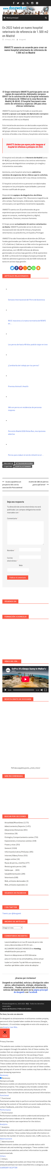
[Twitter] (12, 268)
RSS (27, 1004)
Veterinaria (9, 877)
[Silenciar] (42, 690)
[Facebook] (16, 268)
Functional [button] (4, 1095)
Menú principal (12, 17)
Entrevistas (9, 833)
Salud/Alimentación (13, 874)
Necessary (6, 1078)
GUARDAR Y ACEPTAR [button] (8, 1167)
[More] (38, 268)
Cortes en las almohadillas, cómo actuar (27, 959)
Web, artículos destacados (15, 881)
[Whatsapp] (33, 268)
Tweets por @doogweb (11, 913)
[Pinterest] (21, 268)
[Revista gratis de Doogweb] (25, 735)
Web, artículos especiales (15, 885)
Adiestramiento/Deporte (15, 826)
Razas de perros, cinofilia (15, 863)
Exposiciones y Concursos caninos (18, 841)
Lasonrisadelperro (12, 942)
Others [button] (3, 1156)
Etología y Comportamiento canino (19, 837)
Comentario (12, 518)
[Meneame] (25, 268)
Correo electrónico (12, 559)
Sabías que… (10, 870)
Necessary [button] (4, 1075)
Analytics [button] (3, 1124)
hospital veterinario (23, 466)
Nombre (11, 550)
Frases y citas (10, 844)
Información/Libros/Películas (17, 852)
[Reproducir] (5, 690)
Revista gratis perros (13, 866)
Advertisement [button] (6, 1138)
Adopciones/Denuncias (14, 830)
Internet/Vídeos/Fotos (14, 855)
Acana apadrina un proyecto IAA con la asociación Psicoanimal (12, 484)
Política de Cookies (24, 1009)
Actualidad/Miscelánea (24, 463)
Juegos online (10, 859)
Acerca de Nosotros (9, 1009)
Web (21, 565)
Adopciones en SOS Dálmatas (24, 955)
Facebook (33, 992)
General (8, 848)
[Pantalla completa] (45, 690)
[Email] (29, 268)
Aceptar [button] (6, 1027)
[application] (25, 679)
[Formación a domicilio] (25, 638)
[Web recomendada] (25, 795)
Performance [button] (5, 1110)
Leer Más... (14, 1027)
